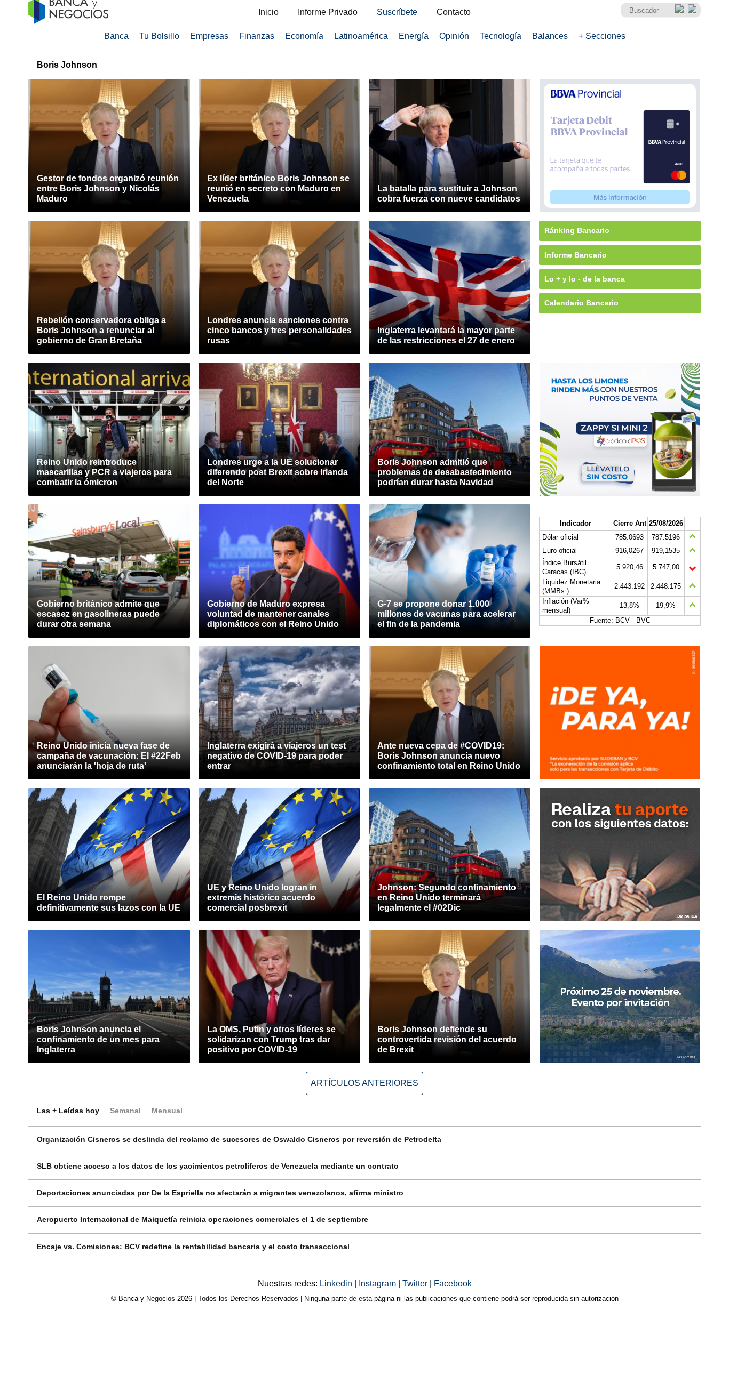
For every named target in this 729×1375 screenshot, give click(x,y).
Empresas (209, 36)
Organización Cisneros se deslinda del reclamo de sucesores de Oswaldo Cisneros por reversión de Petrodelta (239, 1139)
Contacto (454, 12)
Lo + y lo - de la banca (584, 279)
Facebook (453, 1283)
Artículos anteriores (364, 1083)
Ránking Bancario (576, 230)
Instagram (378, 1283)
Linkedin (337, 1283)
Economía (304, 36)
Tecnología (500, 36)
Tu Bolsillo (159, 36)
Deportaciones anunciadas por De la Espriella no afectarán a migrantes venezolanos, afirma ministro (220, 1192)
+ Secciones (602, 36)
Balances (550, 36)
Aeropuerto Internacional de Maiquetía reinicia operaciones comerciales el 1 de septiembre (202, 1219)
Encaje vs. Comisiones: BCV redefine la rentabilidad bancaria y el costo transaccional (193, 1246)
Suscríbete (397, 12)
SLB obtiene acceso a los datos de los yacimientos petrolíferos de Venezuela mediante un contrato (218, 1166)
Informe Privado (328, 12)
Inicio (268, 12)
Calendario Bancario (581, 303)
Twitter (416, 1283)
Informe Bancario (575, 255)
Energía (414, 36)
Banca (116, 36)
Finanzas (256, 36)
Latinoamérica (361, 36)
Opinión (454, 36)
